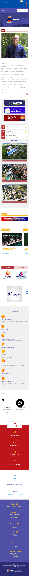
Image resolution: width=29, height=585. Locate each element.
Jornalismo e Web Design (14, 508)
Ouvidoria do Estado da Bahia (14, 545)
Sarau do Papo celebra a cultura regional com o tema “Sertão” (14, 81)
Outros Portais (21, 267)
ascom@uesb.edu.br (14, 527)
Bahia (14, 478)
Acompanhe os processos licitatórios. (14, 494)
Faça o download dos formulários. (14, 487)
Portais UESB (7, 267)
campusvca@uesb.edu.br (14, 553)
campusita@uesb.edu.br (14, 514)
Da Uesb (14, 481)
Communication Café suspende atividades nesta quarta (13, 82)
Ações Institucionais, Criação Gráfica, (14, 506)
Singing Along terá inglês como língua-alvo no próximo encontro (14, 79)
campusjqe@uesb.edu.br (14, 534)
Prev (24, 230)
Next (26, 230)
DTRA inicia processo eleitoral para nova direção (11, 77)
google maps (15, 517)
